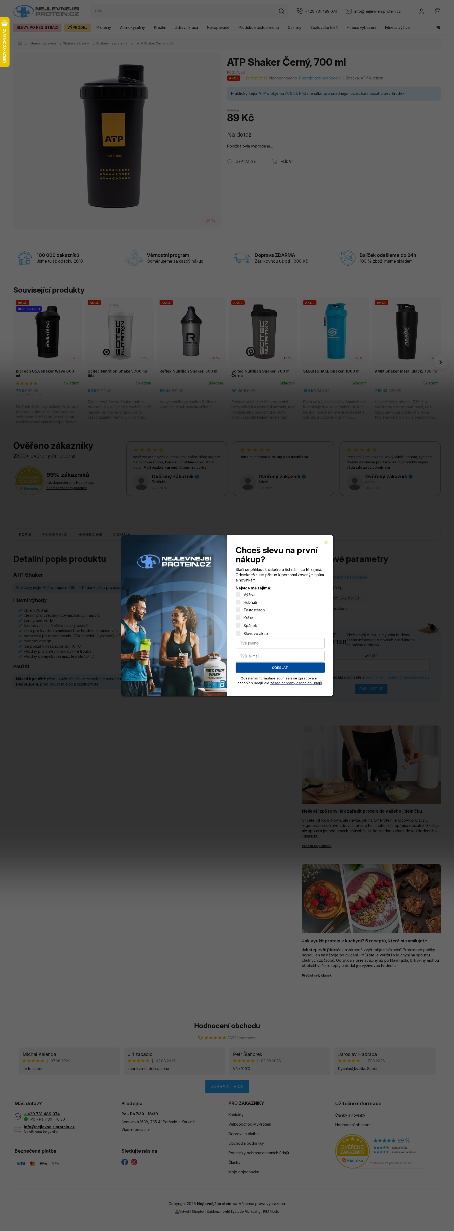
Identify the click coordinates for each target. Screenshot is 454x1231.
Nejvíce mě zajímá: (253, 588)
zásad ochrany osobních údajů (296, 683)
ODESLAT (280, 667)
